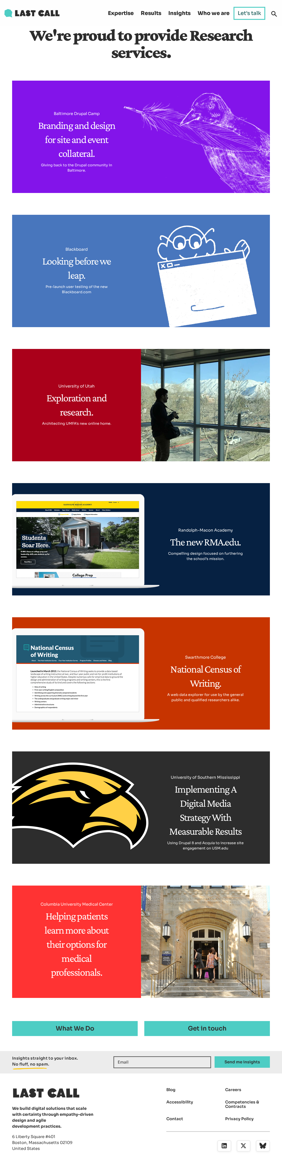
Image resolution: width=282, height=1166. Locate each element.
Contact (174, 1118)
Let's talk (249, 13)
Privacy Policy (239, 1118)
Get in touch (207, 1028)
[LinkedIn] (224, 1146)
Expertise (121, 13)
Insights (179, 13)
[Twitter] (244, 1146)
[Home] (31, 13)
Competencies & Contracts (242, 1104)
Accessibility (179, 1102)
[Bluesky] (263, 1146)
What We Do (75, 1028)
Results (151, 13)
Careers (233, 1089)
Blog (170, 1089)
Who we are (214, 13)
